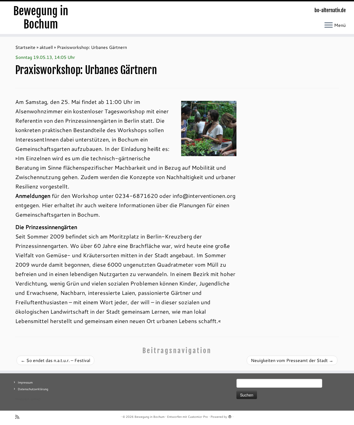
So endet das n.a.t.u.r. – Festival (55, 360)
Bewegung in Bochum (40, 17)
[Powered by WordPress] (230, 416)
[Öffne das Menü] (328, 25)
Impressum (25, 382)
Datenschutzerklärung (33, 389)
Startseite (25, 47)
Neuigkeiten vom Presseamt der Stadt (292, 360)
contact (35, 399)
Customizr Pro (198, 416)
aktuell (46, 47)
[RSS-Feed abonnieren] (19, 417)
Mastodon (22, 399)
